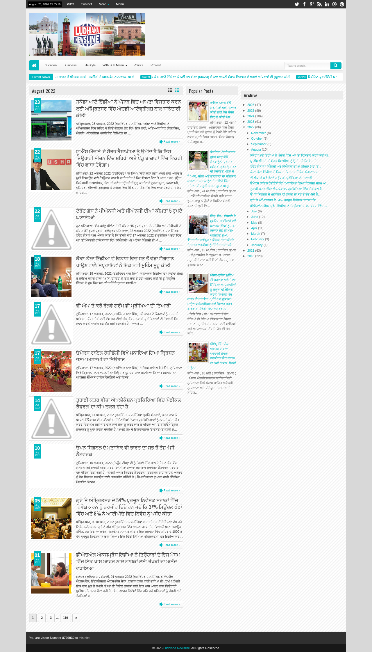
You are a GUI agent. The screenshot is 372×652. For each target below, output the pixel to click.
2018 (251, 256)
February (258, 239)
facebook (304, 4)
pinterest (342, 4)
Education (50, 65)
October (257, 138)
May (254, 222)
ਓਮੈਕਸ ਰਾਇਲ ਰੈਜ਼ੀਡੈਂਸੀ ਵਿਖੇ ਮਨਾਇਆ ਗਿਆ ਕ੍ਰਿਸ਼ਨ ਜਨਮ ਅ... (289, 183)
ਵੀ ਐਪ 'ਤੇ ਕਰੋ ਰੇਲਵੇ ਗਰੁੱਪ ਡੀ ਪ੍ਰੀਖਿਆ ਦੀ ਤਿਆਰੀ (123, 305)
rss (319, 4)
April (254, 228)
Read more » (172, 141)
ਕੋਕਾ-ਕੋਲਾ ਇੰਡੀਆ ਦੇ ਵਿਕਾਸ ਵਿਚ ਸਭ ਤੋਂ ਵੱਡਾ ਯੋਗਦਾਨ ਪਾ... (285, 172)
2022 (251, 127)
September (259, 144)
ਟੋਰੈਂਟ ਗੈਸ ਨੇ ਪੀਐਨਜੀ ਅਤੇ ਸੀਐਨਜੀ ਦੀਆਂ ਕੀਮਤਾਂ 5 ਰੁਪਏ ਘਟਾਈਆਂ (129, 214)
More (102, 4)
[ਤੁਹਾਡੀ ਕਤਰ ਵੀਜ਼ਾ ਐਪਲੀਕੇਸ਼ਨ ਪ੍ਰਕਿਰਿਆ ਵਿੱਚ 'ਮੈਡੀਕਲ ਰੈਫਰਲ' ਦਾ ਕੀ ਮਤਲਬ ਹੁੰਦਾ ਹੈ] (51, 418)
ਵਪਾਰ (70, 4)
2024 (251, 116)
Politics (139, 65)
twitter (297, 4)
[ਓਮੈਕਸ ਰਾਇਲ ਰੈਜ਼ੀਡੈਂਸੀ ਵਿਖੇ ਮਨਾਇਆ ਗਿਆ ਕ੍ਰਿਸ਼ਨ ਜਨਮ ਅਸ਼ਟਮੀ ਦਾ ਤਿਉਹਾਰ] (51, 371)
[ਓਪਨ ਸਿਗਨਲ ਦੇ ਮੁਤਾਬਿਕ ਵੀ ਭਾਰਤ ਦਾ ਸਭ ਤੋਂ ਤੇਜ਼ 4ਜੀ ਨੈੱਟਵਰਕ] (51, 466)
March (256, 233)
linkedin (327, 4)
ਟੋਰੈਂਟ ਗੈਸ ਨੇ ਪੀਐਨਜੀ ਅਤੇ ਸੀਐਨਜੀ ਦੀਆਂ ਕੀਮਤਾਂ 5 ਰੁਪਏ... (285, 166)
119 (65, 617)
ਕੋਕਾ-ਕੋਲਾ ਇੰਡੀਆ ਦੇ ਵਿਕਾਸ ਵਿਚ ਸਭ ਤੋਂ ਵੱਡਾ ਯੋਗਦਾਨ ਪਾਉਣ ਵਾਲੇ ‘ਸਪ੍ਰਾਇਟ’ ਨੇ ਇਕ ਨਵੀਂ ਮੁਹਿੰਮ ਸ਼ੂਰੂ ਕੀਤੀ (125, 262)
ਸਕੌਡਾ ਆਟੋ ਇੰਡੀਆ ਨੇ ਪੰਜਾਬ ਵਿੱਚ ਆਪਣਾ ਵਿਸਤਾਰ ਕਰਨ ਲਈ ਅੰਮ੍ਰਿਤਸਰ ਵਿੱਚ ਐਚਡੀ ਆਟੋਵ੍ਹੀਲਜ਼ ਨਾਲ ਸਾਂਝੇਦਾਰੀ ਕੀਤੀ (128, 108)
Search (335, 65)
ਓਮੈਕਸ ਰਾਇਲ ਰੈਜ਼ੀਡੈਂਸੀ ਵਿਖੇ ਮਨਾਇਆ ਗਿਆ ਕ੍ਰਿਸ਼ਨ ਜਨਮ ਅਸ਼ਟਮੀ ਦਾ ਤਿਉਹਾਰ (125, 356)
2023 (251, 121)
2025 (251, 110)
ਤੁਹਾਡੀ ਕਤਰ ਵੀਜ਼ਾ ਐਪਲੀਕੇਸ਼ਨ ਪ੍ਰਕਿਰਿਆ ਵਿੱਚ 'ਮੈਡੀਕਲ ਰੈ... (287, 189)
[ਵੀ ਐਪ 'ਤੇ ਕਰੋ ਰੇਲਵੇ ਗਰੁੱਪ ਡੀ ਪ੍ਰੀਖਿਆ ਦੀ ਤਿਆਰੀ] (51, 324)
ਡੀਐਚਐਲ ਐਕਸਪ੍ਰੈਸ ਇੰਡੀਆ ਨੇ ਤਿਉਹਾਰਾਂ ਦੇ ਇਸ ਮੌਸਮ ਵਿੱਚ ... (288, 205)
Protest (156, 65)
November (259, 133)
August (256, 149)
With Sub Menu (113, 65)
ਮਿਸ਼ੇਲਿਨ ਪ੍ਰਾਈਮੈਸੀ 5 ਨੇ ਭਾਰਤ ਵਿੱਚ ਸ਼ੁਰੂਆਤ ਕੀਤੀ (333, 77)
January (257, 245)
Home (34, 65)
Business (70, 65)
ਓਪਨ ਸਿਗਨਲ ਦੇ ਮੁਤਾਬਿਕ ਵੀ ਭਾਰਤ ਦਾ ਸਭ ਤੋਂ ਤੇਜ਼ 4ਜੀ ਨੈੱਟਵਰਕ (125, 451)
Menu (120, 4)
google (312, 4)
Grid (170, 90)
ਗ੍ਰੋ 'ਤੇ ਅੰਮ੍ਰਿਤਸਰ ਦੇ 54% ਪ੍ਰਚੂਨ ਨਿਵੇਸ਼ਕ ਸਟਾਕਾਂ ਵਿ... (284, 200)
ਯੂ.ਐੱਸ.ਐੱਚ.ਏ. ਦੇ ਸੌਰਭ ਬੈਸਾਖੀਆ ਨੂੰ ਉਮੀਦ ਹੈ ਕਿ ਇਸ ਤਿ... (285, 161)
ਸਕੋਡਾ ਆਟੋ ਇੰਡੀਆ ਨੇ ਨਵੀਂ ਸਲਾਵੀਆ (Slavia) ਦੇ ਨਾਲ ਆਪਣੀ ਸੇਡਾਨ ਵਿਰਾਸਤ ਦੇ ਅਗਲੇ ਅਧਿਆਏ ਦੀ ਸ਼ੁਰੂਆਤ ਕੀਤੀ (216, 77)
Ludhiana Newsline (176, 648)
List (177, 90)
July (254, 211)
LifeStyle (90, 65)
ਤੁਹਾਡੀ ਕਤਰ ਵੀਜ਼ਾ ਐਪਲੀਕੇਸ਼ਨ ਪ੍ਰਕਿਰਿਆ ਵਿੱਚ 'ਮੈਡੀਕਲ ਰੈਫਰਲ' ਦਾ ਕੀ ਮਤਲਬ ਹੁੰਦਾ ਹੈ (128, 403)
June (255, 216)
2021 (251, 250)
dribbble (334, 4)
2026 (251, 104)
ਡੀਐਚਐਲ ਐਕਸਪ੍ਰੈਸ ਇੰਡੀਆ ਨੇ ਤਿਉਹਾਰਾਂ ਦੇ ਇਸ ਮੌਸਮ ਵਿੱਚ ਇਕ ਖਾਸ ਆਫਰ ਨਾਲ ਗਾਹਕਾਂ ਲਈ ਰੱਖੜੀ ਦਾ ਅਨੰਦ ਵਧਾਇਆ (128, 561)
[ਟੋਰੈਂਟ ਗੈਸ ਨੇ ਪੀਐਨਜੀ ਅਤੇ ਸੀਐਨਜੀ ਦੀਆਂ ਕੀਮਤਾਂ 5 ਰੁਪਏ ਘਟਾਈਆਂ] (51, 229)
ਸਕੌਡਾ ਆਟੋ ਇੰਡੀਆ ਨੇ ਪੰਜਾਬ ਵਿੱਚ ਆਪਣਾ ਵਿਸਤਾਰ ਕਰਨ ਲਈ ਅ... (290, 155)
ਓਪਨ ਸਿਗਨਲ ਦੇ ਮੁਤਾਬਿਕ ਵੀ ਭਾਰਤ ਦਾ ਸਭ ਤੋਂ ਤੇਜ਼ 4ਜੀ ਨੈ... (285, 194)
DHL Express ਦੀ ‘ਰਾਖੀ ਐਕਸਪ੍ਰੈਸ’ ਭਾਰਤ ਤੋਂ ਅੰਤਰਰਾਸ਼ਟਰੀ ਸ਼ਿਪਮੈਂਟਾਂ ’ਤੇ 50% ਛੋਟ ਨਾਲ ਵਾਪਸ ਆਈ (68, 77)
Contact (86, 4)
